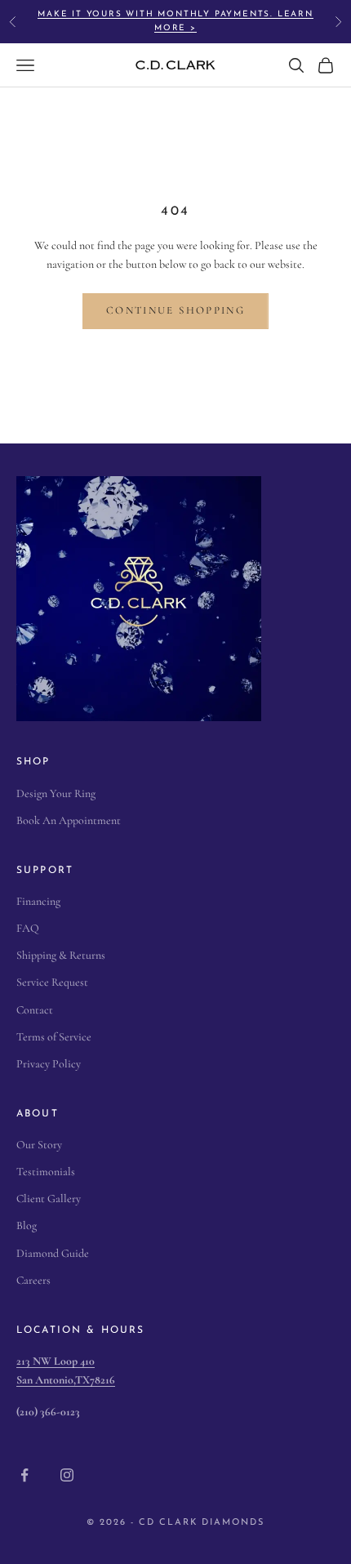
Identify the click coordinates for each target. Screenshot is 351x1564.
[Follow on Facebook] (24, 1475)
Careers (33, 1280)
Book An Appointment (68, 820)
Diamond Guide (52, 1253)
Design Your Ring (56, 793)
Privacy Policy (48, 1064)
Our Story (39, 1145)
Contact (34, 1010)
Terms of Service (53, 1037)
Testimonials (45, 1172)
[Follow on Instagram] (67, 1475)
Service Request (52, 982)
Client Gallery (48, 1198)
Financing (38, 901)
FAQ (27, 928)
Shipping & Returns (60, 955)
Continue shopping (175, 310)
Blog (26, 1225)
